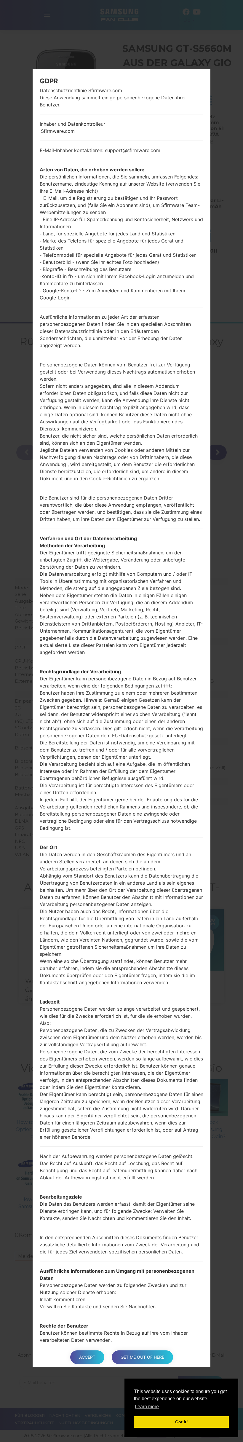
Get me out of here (142, 1357)
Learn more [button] (147, 1406)
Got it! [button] (181, 1421)
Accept (87, 1357)
